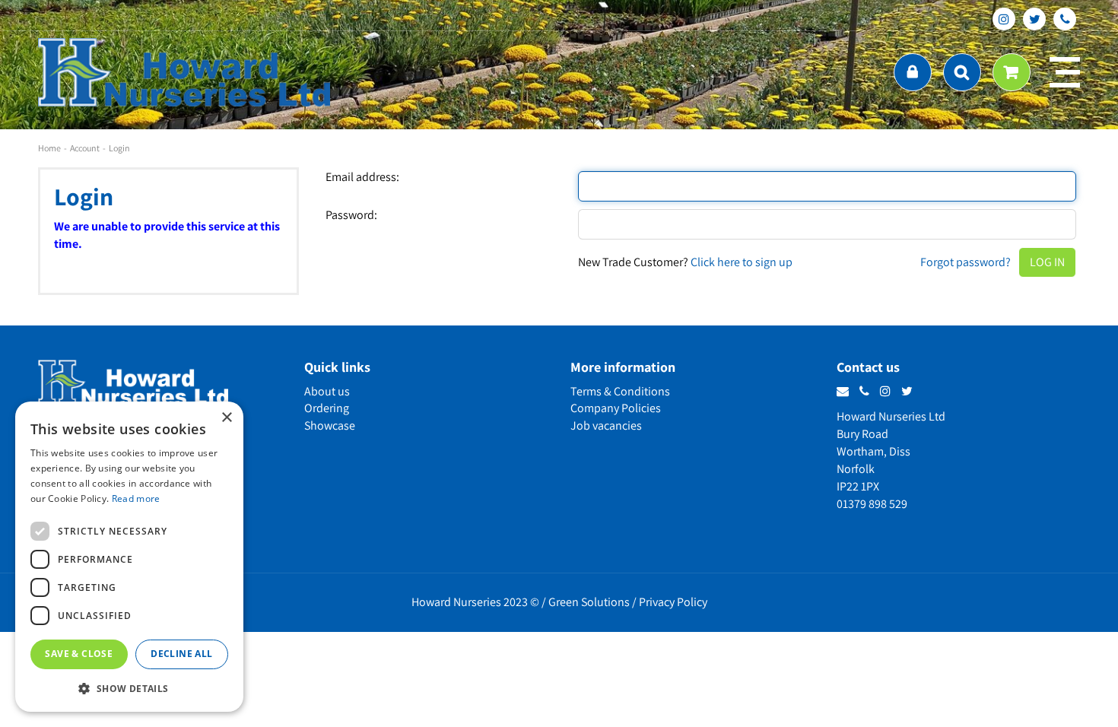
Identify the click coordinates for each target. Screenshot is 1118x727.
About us (327, 391)
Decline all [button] (181, 653)
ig (1004, 19)
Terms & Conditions (620, 391)
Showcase (329, 425)
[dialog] (129, 557)
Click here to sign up (741, 262)
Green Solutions (589, 602)
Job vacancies (606, 425)
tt (1034, 19)
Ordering (326, 408)
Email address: (362, 177)
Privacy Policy (673, 602)
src (962, 72)
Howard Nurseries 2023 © (475, 602)
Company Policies (615, 408)
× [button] (226, 418)
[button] (129, 688)
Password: (351, 215)
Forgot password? (965, 262)
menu (1065, 72)
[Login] (913, 72)
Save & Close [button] (79, 653)
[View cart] (1012, 72)
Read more (136, 498)
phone (1064, 19)
